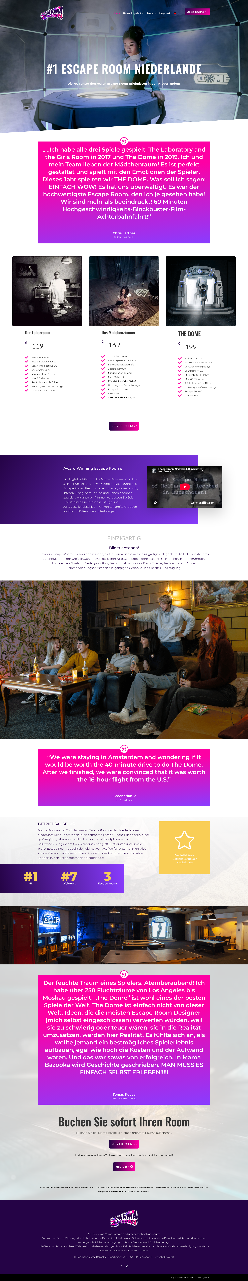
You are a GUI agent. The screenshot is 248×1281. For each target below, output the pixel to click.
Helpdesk (164, 13)
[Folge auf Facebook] (121, 1266)
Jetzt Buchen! (197, 11)
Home (116, 13)
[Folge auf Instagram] (127, 1266)
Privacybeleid (203, 1277)
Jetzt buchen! (122, 426)
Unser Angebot (132, 13)
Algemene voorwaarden (183, 1277)
